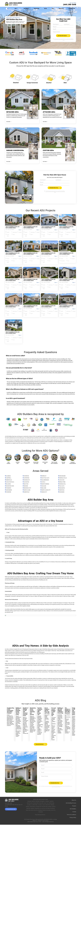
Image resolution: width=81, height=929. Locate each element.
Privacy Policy (73, 817)
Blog (45, 8)
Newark (49, 806)
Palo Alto (28, 808)
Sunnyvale (48, 810)
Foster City (46, 803)
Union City (53, 810)
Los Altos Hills (34, 804)
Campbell (47, 801)
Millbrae (52, 804)
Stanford (44, 810)
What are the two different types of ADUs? (19, 378)
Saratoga (40, 810)
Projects (26, 8)
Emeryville (41, 803)
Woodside (41, 811)
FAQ (53, 8)
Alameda (29, 801)
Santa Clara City (34, 810)
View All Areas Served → (40, 814)
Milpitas (27, 806)
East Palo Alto (30, 803)
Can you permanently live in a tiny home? (19, 368)
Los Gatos (40, 804)
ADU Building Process (71, 803)
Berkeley (37, 801)
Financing (36, 8)
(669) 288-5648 (8, 803)
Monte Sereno (33, 806)
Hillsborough (51, 803)
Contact (74, 811)
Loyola (43, 804)
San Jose (43, 808)
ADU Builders (73, 808)
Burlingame (42, 801)
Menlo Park (47, 804)
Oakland (53, 806)
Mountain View (44, 806)
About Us (61, 8)
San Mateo (47, 808)
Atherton (33, 801)
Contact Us (72, 8)
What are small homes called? (15, 355)
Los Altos (29, 804)
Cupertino (51, 801)
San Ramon (52, 808)
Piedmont (33, 808)
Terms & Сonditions (71, 814)
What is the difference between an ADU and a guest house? (25, 389)
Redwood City (38, 808)
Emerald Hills (36, 803)
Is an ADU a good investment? (15, 398)
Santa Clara (28, 810)
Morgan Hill (38, 806)
